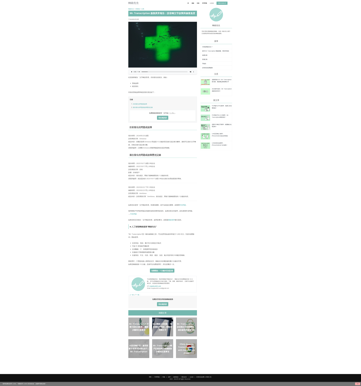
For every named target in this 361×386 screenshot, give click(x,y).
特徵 (198, 3)
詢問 (169, 377)
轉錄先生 (131, 9)
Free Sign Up (222, 3)
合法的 (191, 377)
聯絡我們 (171, 220)
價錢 (193, 3)
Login (212, 3)
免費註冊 (204, 55)
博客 (150, 377)
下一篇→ (137, 295)
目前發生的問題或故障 (140, 104)
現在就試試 (162, 118)
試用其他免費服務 (207, 68)
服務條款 (176, 377)
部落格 (138, 9)
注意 (142, 9)
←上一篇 (131, 295)
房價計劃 (204, 59)
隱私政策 (184, 377)
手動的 (204, 63)
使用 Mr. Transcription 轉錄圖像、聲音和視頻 (215, 51)
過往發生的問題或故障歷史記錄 (143, 107)
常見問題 (182, 205)
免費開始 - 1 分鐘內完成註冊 (162, 270)
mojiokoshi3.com (155, 286)
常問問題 (204, 3)
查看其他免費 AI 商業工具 (203, 377)
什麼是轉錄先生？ (207, 47)
